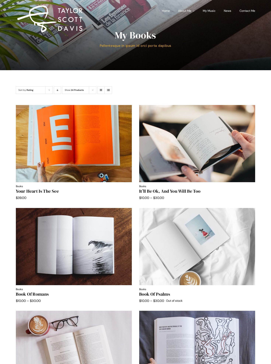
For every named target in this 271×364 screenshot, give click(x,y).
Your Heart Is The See (37, 191)
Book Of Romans (32, 294)
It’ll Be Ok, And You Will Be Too (170, 191)
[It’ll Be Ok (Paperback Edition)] (197, 313)
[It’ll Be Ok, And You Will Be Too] (197, 107)
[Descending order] (57, 90)
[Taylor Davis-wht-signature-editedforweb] (50, 5)
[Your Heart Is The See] (74, 107)
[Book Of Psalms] (197, 210)
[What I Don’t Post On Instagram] (74, 313)
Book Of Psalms (154, 294)
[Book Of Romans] (74, 210)
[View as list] (108, 90)
